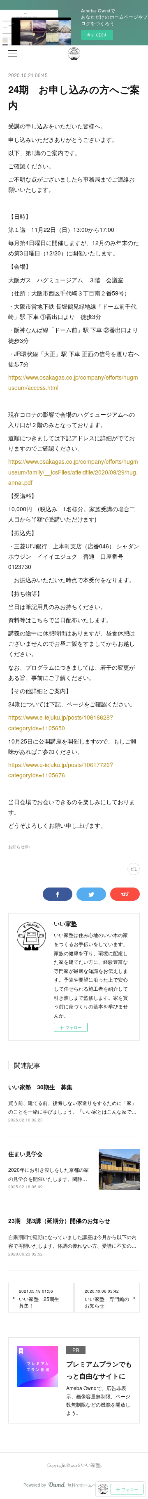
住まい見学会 (25, 1154)
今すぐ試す (97, 35)
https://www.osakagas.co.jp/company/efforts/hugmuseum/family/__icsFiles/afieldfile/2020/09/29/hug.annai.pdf (73, 471)
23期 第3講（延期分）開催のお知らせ (59, 1220)
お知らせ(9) (19, 847)
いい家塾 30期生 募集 (40, 1087)
